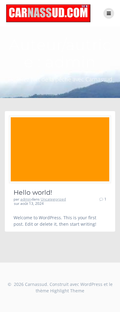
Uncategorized (53, 199)
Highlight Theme (67, 291)
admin (25, 199)
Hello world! (33, 192)
